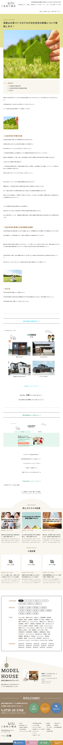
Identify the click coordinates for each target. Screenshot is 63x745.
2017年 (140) (51, 645)
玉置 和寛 (49, 610)
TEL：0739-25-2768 (5, 732)
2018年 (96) (43, 645)
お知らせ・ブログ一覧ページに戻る (32, 491)
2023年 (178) (44, 643)
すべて (21, 600)
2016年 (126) (21, 647)
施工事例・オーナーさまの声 (39, 729)
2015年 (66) (28, 647)
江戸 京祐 (22, 610)
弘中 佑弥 (36, 613)
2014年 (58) (35, 647)
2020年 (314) (29, 645)
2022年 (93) (51, 643)
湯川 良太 (36, 610)
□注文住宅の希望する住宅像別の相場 (18, 88)
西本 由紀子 (36, 607)
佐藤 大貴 (44, 607)
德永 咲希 (29, 610)
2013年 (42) (42, 647)
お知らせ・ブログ (46, 11)
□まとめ (11, 90)
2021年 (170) (21, 645)
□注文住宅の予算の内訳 (14, 86)
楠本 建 (42, 610)
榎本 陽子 (29, 613)
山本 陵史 (22, 613)
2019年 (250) (36, 645)
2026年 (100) (21, 643)
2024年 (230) (36, 643)
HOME (41, 11)
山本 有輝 (29, 607)
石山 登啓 (22, 607)
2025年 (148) (29, 643)
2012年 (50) (49, 647)
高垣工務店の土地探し (37, 723)
